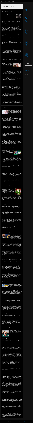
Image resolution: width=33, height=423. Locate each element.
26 (25, 70)
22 (28, 69)
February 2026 (26, 11)
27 (26, 70)
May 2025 (26, 20)
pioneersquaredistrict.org (7, 1)
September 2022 (27, 55)
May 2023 (26, 46)
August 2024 (26, 30)
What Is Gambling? (6, 232)
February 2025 (26, 23)
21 (27, 69)
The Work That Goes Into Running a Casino (11, 374)
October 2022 (26, 54)
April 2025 (26, 21)
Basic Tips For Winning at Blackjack (10, 185)
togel (25, 77)
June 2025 (26, 19)
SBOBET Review (5, 281)
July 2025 (26, 18)
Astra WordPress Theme (23, 421)
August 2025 (26, 17)
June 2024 (26, 32)
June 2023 (26, 45)
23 (29, 69)
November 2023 (26, 40)
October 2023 (26, 41)
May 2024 (26, 33)
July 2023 (26, 44)
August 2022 (26, 56)
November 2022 (26, 53)
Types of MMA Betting (7, 11)
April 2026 (26, 9)
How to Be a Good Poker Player (9, 147)
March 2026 (26, 10)
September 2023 (27, 42)
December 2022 (26, 52)
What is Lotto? (5, 107)
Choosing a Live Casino (7, 327)
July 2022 (26, 57)
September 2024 (27, 29)
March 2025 (26, 22)
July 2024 (26, 31)
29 (28, 70)
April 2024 (26, 34)
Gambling (3, 12)
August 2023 (26, 43)
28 (27, 70)
